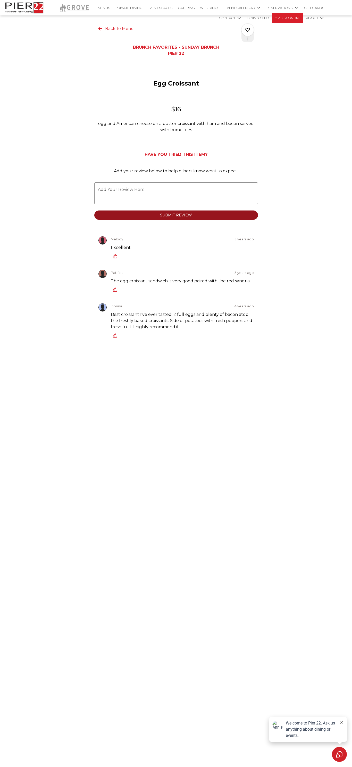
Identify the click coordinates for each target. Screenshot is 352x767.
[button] (243, 8)
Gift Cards (314, 8)
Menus (104, 8)
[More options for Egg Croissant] (247, 30)
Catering (186, 8)
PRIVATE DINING (128, 8)
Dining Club (258, 18)
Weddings (210, 8)
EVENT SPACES (160, 8)
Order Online (287, 18)
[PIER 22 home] (27, 7)
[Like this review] (116, 256)
